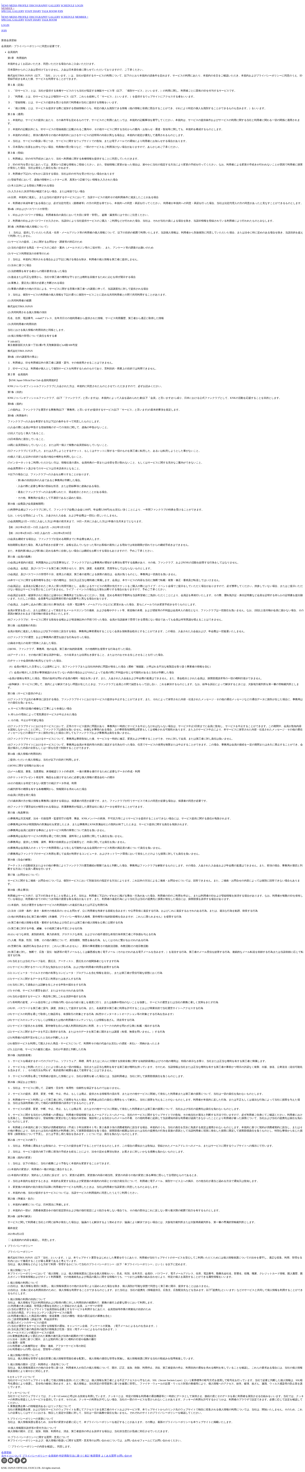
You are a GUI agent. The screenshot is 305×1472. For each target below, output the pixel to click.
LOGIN (79, 5)
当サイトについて (11, 1455)
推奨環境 (95, 1455)
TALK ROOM (49, 11)
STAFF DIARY (33, 11)
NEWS (5, 5)
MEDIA (13, 5)
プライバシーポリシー (35, 1455)
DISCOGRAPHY (38, 5)
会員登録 (6, 1452)
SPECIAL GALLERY (12, 11)
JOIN (60, 11)
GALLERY (54, 5)
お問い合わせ (124, 1455)
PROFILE (23, 5)
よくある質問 (108, 1455)
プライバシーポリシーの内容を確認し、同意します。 (41, 1446)
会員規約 (53, 1455)
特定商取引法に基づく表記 (74, 1455)
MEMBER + (7, 8)
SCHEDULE (68, 5)
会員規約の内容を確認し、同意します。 (34, 1240)
